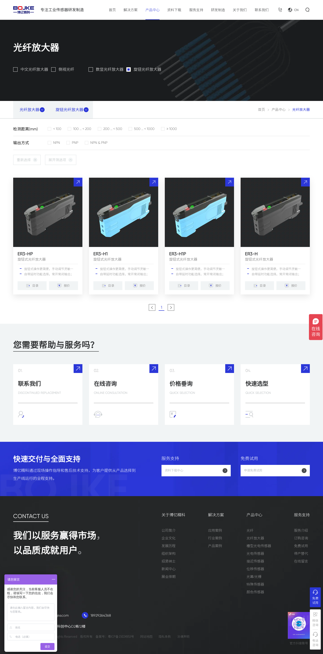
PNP (75, 142)
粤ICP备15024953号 (121, 636)
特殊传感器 (255, 584)
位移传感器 (255, 568)
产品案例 (215, 545)
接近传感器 (255, 561)
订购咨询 (301, 538)
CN (296, 10)
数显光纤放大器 (109, 69)
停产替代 (301, 553)
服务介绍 (301, 530)
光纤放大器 (255, 538)
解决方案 (130, 9)
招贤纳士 (169, 561)
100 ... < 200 (82, 129)
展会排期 (169, 576)
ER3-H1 (100, 253)
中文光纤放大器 (34, 69)
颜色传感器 (255, 592)
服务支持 (196, 9)
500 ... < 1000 (144, 129)
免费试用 (301, 545)
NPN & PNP (98, 142)
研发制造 (218, 9)
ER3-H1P (177, 253)
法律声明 (183, 636)
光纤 (250, 530)
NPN (56, 142)
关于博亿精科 (173, 515)
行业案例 (215, 538)
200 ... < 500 (112, 129)
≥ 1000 (172, 129)
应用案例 (215, 530)
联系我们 (262, 9)
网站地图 (146, 636)
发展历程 (169, 545)
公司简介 (169, 530)
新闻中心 (169, 568)
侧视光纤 (66, 69)
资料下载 (174, 9)
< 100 (57, 129)
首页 (112, 9)
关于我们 (240, 9)
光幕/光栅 (254, 576)
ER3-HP (25, 253)
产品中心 (152, 9)
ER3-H (251, 253)
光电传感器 (255, 553)
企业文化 (169, 538)
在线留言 (301, 561)
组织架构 (169, 553)
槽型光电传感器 (259, 545)
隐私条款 (165, 636)
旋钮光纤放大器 (147, 69)
